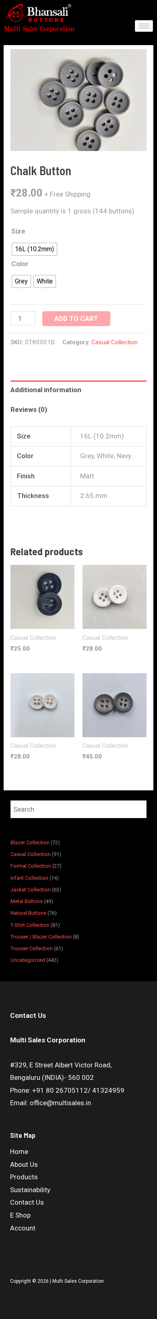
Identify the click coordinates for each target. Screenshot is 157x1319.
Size (18, 231)
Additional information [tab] (45, 390)
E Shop (20, 1215)
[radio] (34, 249)
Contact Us (27, 1202)
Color (20, 264)
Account (22, 1228)
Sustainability (30, 1190)
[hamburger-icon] (144, 26)
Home (19, 1151)
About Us (24, 1164)
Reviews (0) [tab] (28, 409)
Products (24, 1177)
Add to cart (76, 318)
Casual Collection (114, 342)
